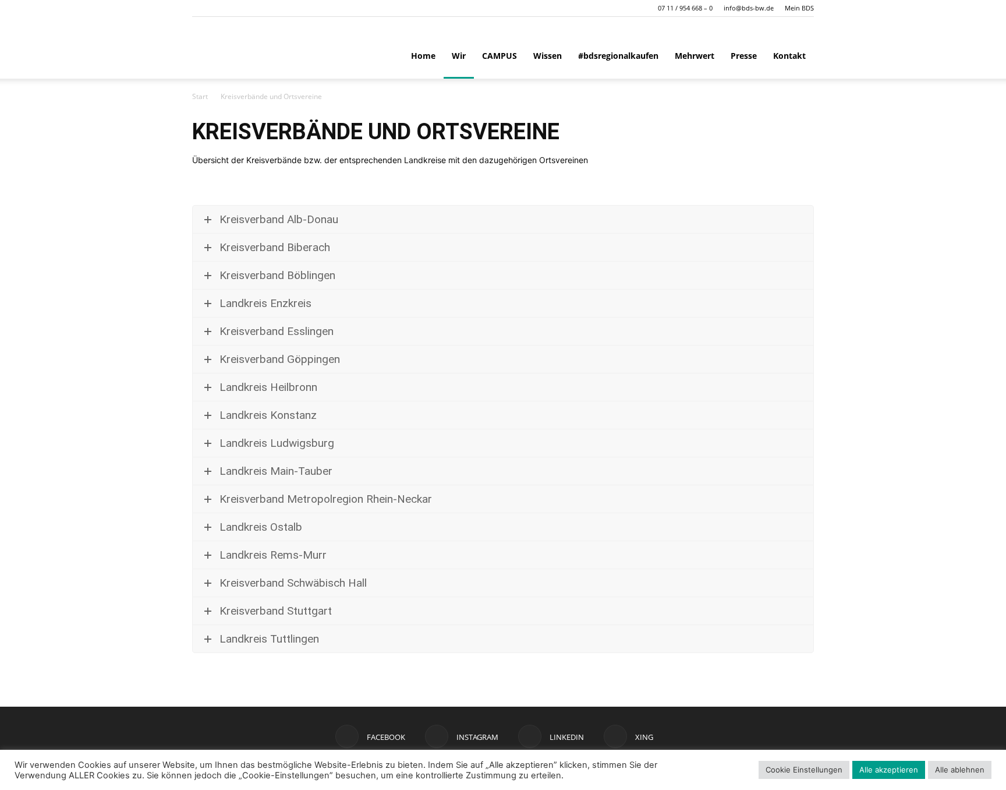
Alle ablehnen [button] (959, 769)
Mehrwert (694, 55)
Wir (459, 55)
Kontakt (789, 55)
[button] (201, 7)
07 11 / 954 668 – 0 (685, 7)
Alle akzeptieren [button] (888, 769)
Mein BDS (799, 7)
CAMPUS (499, 55)
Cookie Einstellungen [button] (804, 769)
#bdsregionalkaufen (618, 55)
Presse (744, 55)
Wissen (547, 55)
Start (200, 96)
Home (423, 55)
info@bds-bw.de (749, 7)
